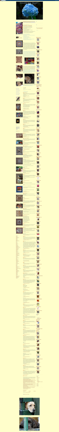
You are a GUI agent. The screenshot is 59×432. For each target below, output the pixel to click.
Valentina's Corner (38, 370)
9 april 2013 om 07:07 (25, 374)
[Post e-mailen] (30, 89)
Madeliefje (38, 347)
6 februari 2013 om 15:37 (26, 140)
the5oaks (38, 314)
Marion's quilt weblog (39, 283)
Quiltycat (38, 279)
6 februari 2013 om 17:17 (26, 198)
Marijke (24, 284)
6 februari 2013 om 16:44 (26, 180)
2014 (37, 376)
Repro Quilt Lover (38, 90)
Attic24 (37, 104)
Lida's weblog (38, 141)
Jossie (24, 269)
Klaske (24, 124)
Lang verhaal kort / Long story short (27, 25)
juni (37, 379)
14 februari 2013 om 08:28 (26, 343)
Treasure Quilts (38, 252)
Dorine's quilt (38, 335)
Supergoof (38, 65)
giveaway (17, 249)
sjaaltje (16, 269)
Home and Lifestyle (39, 248)
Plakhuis (24, 133)
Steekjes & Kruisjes (39, 176)
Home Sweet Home (39, 260)
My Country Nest (38, 319)
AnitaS (24, 110)
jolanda (24, 227)
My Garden (17, 260)
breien (16, 244)
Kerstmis (17, 254)
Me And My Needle (38, 197)
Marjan (24, 329)
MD (16, 258)
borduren (17, 243)
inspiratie (38, 229)
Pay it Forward (17, 263)
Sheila (24, 236)
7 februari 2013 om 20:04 (26, 287)
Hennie (24, 324)
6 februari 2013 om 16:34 (26, 168)
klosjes (16, 256)
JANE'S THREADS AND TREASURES (39, 157)
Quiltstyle (38, 330)
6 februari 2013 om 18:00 (26, 214)
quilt (16, 265)
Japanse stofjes (17, 253)
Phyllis (24, 320)
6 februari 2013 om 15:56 (26, 149)
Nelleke (24, 119)
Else (24, 128)
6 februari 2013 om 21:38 (26, 248)
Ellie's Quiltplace (38, 225)
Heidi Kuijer (25, 335)
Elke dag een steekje (39, 180)
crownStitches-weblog (39, 318)
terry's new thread (38, 221)
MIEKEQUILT (38, 57)
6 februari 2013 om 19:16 (26, 222)
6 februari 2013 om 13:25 (26, 102)
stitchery (17, 272)
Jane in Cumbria (25, 315)
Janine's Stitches (38, 213)
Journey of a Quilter (39, 343)
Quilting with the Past (39, 366)
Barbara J (24, 257)
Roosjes (16, 267)
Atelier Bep (38, 188)
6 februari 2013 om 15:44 (26, 144)
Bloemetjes (38, 287)
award (16, 239)
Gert (24, 141)
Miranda (24, 365)
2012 (37, 383)
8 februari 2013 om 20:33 (26, 302)
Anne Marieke (25, 208)
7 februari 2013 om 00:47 (26, 256)
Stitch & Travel (38, 61)
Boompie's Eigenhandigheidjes (39, 133)
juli (37, 378)
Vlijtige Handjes (38, 209)
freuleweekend (17, 248)
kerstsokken (17, 255)
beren (16, 242)
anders (16, 236)
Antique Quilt (17, 237)
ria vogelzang (25, 154)
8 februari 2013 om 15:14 (26, 296)
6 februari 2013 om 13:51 (26, 114)
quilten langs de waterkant (39, 310)
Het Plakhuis (38, 184)
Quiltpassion (38, 137)
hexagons (17, 251)
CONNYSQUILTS (38, 53)
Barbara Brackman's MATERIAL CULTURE (39, 37)
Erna (24, 174)
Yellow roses (38, 256)
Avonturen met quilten (39, 339)
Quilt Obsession (38, 95)
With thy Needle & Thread (39, 205)
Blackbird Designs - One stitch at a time (39, 217)
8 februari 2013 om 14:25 (26, 290)
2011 (37, 384)
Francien (24, 307)
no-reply (16, 262)
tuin (16, 275)
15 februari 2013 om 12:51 (26, 347)
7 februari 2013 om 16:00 (26, 283)
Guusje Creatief (38, 91)
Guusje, (24, 265)
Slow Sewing (17, 270)
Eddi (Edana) (17, 246)
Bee (16, 241)
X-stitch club (17, 277)
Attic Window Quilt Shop (39, 84)
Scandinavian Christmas (18, 268)
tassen (16, 274)
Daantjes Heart (29, 3)
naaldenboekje (17, 261)
